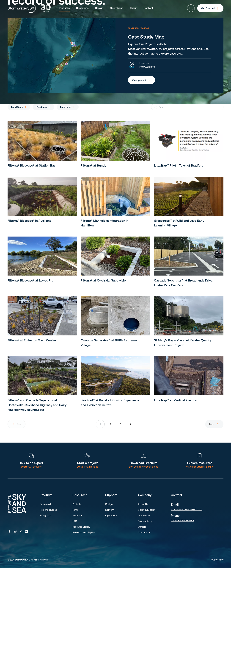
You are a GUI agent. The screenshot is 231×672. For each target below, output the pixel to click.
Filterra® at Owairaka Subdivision (104, 280)
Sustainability (145, 521)
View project (139, 80)
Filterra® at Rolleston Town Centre (32, 340)
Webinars (77, 515)
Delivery (109, 509)
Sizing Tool (45, 515)
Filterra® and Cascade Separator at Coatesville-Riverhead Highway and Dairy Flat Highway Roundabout (37, 405)
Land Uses (17, 107)
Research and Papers (83, 532)
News (75, 509)
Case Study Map (146, 37)
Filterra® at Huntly (93, 165)
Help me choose (48, 509)
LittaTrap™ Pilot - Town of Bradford (179, 165)
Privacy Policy (217, 559)
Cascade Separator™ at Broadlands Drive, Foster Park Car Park (183, 282)
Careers (142, 526)
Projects (76, 504)
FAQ (74, 521)
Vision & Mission (146, 509)
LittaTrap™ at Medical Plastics (175, 400)
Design (109, 504)
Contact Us (144, 532)
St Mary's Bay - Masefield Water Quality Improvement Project (182, 342)
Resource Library (81, 526)
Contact (176, 495)
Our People (144, 515)
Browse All (45, 504)
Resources (79, 495)
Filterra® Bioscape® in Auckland (30, 221)
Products (41, 107)
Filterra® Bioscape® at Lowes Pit (30, 280)
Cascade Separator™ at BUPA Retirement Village (110, 342)
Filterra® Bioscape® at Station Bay (31, 165)
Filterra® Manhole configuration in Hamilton (104, 223)
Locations (65, 107)
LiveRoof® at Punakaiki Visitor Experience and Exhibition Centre (110, 402)
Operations (111, 515)
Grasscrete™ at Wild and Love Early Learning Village (179, 223)
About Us (143, 504)
